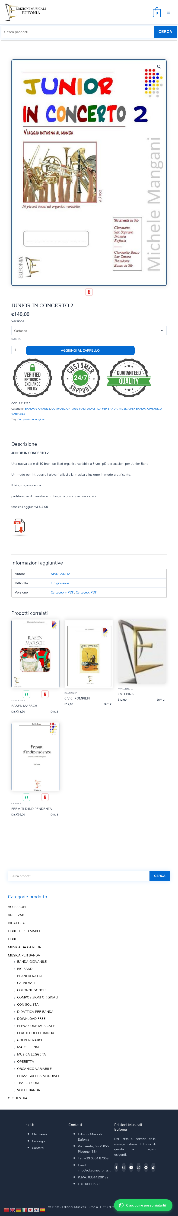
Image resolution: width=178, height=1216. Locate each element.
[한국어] (37, 1209)
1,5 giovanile (60, 583)
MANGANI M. (61, 574)
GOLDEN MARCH (30, 1040)
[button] (159, 67)
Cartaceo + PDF (62, 592)
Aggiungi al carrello (80, 350)
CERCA (165, 32)
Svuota (16, 339)
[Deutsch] (19, 1209)
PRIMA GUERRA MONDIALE (38, 1076)
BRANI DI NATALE (31, 976)
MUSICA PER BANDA (132, 408)
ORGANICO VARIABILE (34, 1068)
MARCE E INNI (28, 1047)
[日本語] (31, 1209)
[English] (13, 1209)
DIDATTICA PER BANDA (102, 408)
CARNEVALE (26, 983)
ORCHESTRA (17, 1098)
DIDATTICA (16, 923)
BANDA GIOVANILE (37, 408)
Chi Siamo (39, 1134)
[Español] (43, 1209)
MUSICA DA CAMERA (24, 947)
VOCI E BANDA (28, 1090)
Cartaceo (82, 592)
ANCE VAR (16, 915)
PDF (94, 592)
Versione (17, 321)
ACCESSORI (17, 907)
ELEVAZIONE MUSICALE (36, 1026)
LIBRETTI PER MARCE (24, 931)
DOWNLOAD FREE (31, 1018)
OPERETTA (25, 1061)
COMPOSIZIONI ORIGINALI (68, 408)
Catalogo (38, 1141)
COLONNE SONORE (32, 990)
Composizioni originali (31, 419)
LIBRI (12, 939)
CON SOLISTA (28, 1004)
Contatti (38, 1148)
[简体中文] (6, 1209)
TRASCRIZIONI (28, 1083)
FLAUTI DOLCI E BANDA (35, 1033)
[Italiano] (25, 1209)
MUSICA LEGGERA (31, 1054)
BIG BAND (24, 969)
